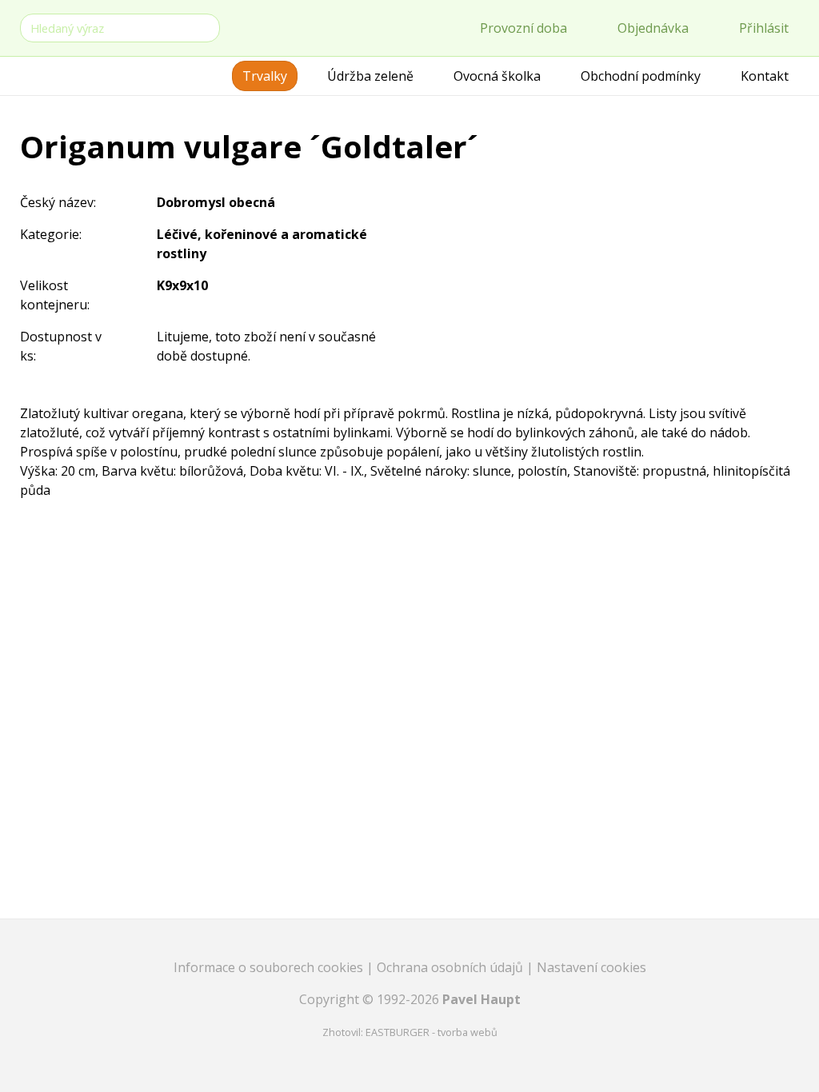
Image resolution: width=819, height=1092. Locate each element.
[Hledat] (205, 27)
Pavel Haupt (481, 999)
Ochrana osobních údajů (451, 967)
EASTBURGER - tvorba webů (431, 1032)
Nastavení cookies (591, 967)
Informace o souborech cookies (270, 967)
